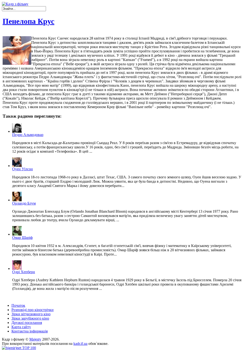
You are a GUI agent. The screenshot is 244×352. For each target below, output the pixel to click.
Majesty (35, 339)
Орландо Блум (24, 203)
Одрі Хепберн (23, 272)
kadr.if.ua (80, 344)
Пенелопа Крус (28, 21)
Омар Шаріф (22, 238)
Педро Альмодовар (27, 135)
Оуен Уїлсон (22, 169)
